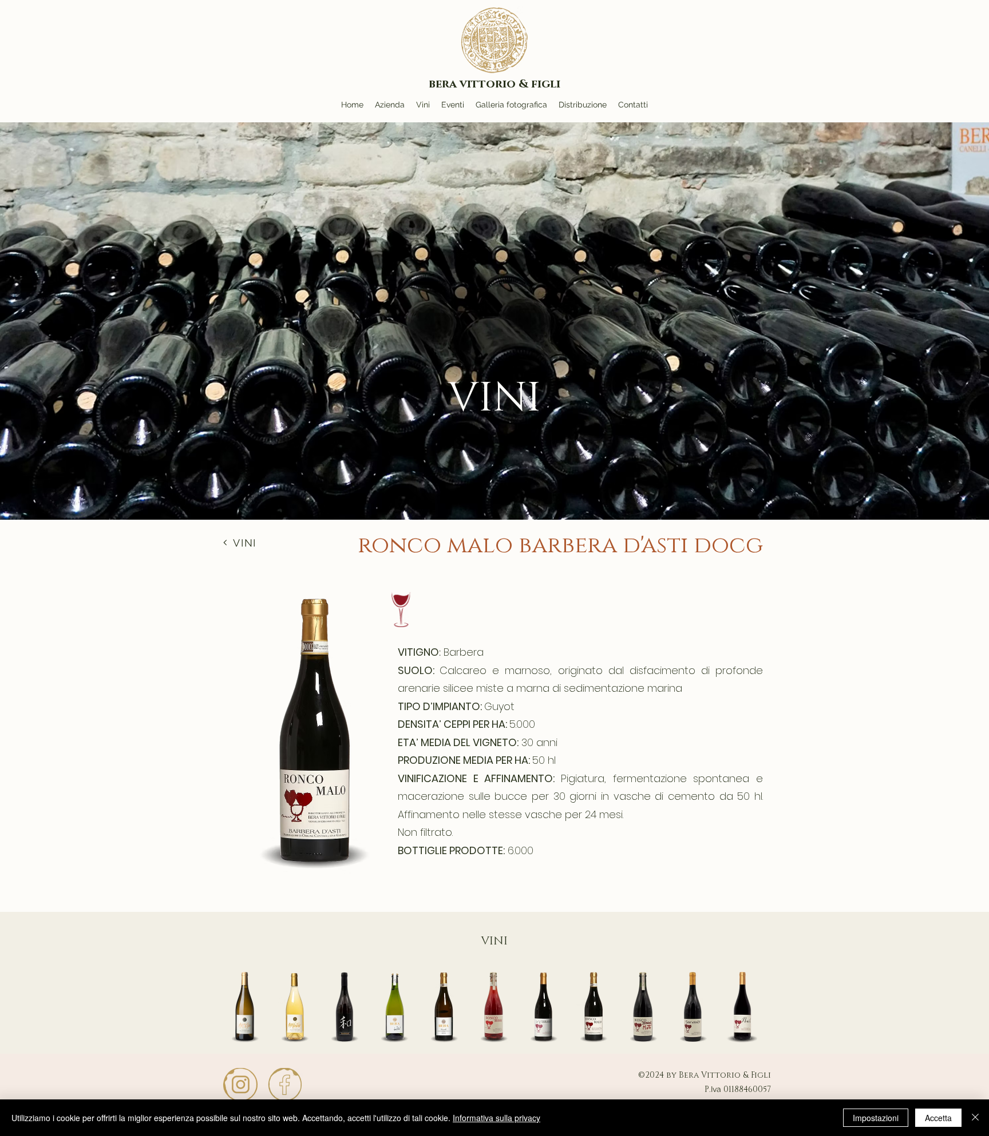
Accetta (938, 1117)
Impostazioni (876, 1117)
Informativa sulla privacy (496, 1117)
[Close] (975, 1118)
